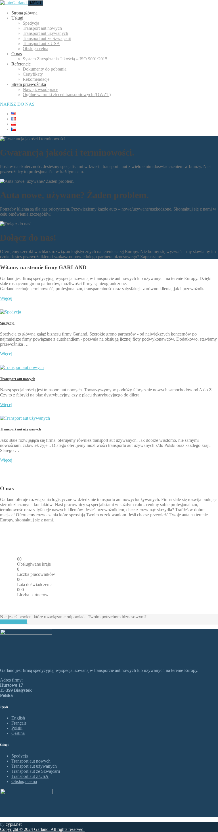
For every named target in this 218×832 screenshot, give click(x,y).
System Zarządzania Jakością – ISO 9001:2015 (65, 58)
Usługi (17, 18)
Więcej (6, 298)
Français (18, 723)
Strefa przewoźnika (28, 84)
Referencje (21, 63)
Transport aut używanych (45, 33)
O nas (16, 53)
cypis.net (14, 824)
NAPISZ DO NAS (17, 104)
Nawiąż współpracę (40, 89)
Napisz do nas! (13, 621)
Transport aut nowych (42, 28)
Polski (16, 728)
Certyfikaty (33, 74)
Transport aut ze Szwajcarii (47, 38)
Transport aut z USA (41, 43)
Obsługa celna (35, 48)
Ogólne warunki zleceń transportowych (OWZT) (67, 94)
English (18, 718)
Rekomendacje (36, 79)
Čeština (18, 733)
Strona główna (24, 12)
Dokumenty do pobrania (44, 69)
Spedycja (31, 23)
